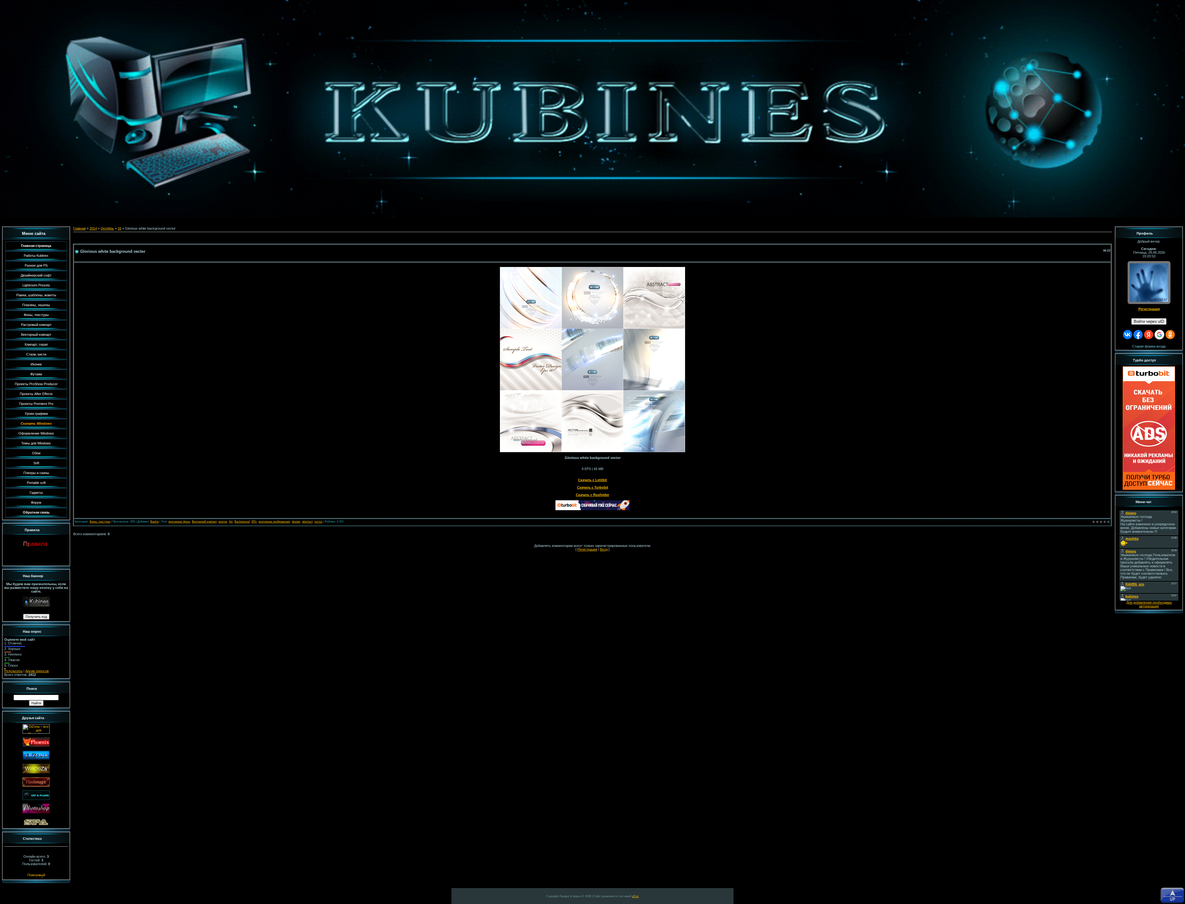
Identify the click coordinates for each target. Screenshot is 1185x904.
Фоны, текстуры (99, 521)
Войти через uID (1149, 321)
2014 (93, 228)
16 (119, 228)
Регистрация (587, 549)
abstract (307, 521)
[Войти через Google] (1159, 335)
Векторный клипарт (204, 521)
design (296, 521)
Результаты (13, 671)
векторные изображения (274, 521)
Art (231, 521)
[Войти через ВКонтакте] (1127, 334)
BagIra (154, 521)
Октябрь (107, 228)
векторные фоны (179, 521)
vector (318, 521)
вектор (222, 521)
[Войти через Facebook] (1138, 334)
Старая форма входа (1149, 346)
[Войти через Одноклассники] (1170, 334)
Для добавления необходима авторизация (1149, 604)
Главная (79, 228)
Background (242, 521)
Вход (604, 549)
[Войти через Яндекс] (1148, 334)
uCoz (635, 896)
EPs (254, 521)
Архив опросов (37, 671)
